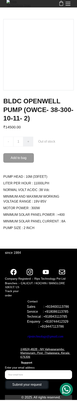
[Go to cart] (61, 4)
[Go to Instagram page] (30, 272)
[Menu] (68, 4)
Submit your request (26, 384)
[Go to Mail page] (62, 272)
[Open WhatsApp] (66, 389)
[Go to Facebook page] (13, 272)
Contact (33, 301)
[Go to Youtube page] (46, 272)
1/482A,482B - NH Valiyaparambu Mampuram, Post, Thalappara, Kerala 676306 (45, 352)
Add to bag (18, 158)
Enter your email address (20, 367)
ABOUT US (12, 287)
